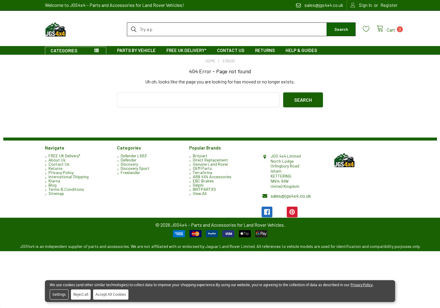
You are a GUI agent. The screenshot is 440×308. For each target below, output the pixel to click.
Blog (52, 184)
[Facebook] (267, 212)
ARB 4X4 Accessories (212, 176)
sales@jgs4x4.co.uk (291, 196)
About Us (57, 159)
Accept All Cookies (110, 294)
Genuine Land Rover (210, 164)
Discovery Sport (135, 168)
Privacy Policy (61, 172)
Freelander (130, 172)
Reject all (80, 294)
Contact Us (230, 50)
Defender (128, 159)
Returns (265, 50)
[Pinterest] (292, 212)
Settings (59, 294)
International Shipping (68, 176)
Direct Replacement (210, 159)
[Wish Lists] (370, 29)
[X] (279, 212)
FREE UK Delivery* (186, 50)
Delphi (198, 184)
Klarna (54, 180)
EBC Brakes (203, 180)
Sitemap (56, 193)
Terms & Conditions (66, 189)
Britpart (200, 155)
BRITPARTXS (204, 189)
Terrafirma (202, 172)
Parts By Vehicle (136, 50)
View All (200, 193)
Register (388, 5)
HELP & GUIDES (301, 50)
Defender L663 (134, 155)
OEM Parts (202, 168)
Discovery (129, 164)
